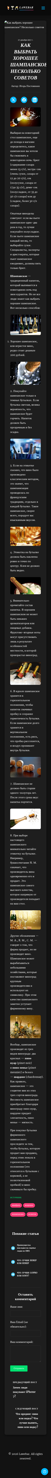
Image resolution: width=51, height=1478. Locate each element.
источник (16, 1197)
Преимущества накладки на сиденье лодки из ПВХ (26, 1248)
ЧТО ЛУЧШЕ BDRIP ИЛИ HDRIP (27, 1262)
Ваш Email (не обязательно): (19, 1324)
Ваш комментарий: (21, 1342)
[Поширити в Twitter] (13, 100)
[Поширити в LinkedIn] (34, 100)
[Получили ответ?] (44, 1471)
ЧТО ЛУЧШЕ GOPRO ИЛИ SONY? (27, 1274)
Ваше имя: (16, 1306)
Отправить (19, 1368)
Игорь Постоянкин (29, 86)
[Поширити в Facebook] (24, 100)
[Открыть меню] (43, 8)
